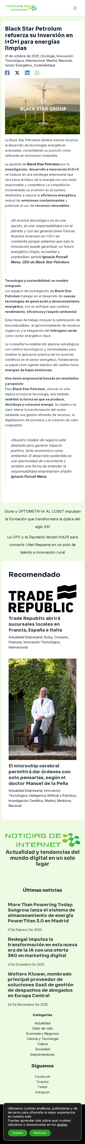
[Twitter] (17, 73)
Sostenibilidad (44, 65)
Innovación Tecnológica (42, 642)
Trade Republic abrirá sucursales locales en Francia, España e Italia (35, 624)
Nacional (65, 60)
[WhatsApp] (37, 73)
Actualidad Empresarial (25, 637)
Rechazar (40, 1133)
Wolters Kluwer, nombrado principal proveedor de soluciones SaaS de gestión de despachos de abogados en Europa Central (40, 984)
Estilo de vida (43, 1028)
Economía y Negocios (42, 1033)
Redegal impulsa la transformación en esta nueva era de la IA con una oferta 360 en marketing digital (42, 947)
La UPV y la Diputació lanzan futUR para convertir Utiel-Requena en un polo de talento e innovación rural (42, 538)
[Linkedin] (27, 73)
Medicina (64, 801)
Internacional (35, 60)
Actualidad (42, 1023)
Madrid (51, 60)
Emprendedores (42, 1054)
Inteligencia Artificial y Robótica (52, 795)
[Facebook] (7, 73)
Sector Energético (18, 65)
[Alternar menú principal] (75, 8)
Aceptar (17, 1133)
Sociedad (42, 1049)
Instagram (42, 1092)
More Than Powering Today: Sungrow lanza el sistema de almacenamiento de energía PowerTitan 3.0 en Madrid (41, 913)
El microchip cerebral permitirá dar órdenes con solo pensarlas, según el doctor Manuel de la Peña (39, 774)
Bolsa (48, 637)
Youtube (42, 1082)
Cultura (42, 1044)
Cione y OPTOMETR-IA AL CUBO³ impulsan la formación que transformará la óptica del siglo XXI (42, 512)
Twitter (42, 1087)
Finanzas (15, 642)
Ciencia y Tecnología (42, 1039)
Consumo (61, 637)
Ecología (48, 56)
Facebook (42, 1076)
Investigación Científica (26, 801)
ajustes (62, 1124)
